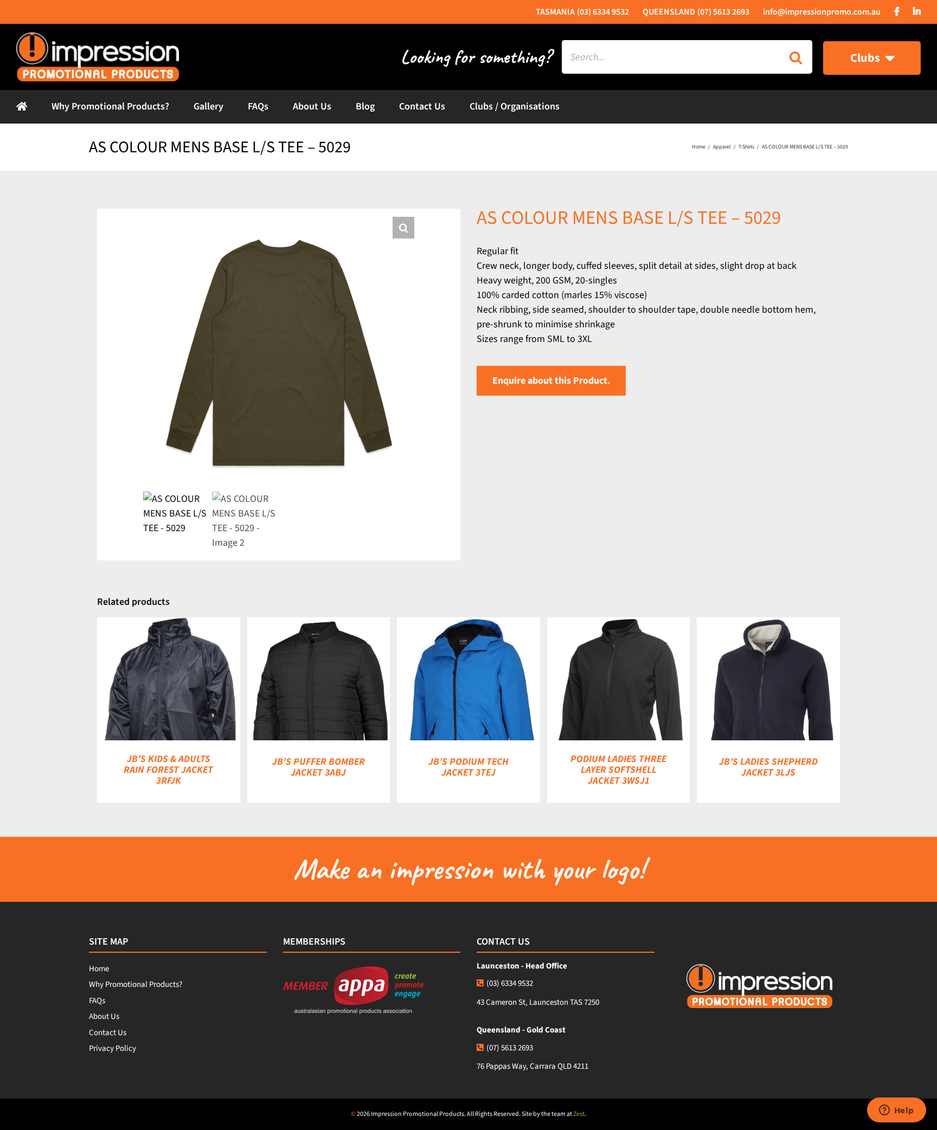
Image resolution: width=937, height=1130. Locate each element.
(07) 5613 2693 (509, 1048)
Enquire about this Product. (551, 381)
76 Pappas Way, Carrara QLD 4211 (532, 1066)
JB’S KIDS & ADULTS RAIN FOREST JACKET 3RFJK (168, 769)
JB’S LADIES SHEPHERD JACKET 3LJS (768, 767)
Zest (579, 1114)
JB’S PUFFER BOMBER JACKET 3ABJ (318, 767)
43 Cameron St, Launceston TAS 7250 (538, 1002)
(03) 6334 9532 (509, 983)
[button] (403, 227)
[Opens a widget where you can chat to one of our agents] (896, 1111)
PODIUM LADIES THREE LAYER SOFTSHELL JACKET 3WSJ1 (618, 769)
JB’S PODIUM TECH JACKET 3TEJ (468, 767)
